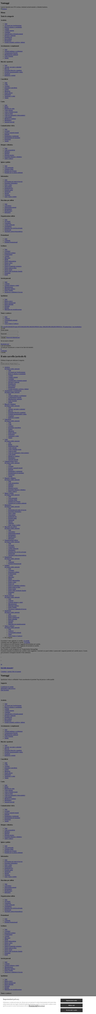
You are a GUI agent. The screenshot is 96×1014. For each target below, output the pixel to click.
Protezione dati (33, 1006)
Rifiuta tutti (71, 1005)
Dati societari (41, 1006)
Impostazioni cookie (71, 1000)
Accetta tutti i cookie (71, 1010)
